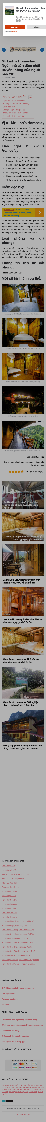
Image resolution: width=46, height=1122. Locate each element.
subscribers (14, 31)
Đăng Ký (14, 28)
